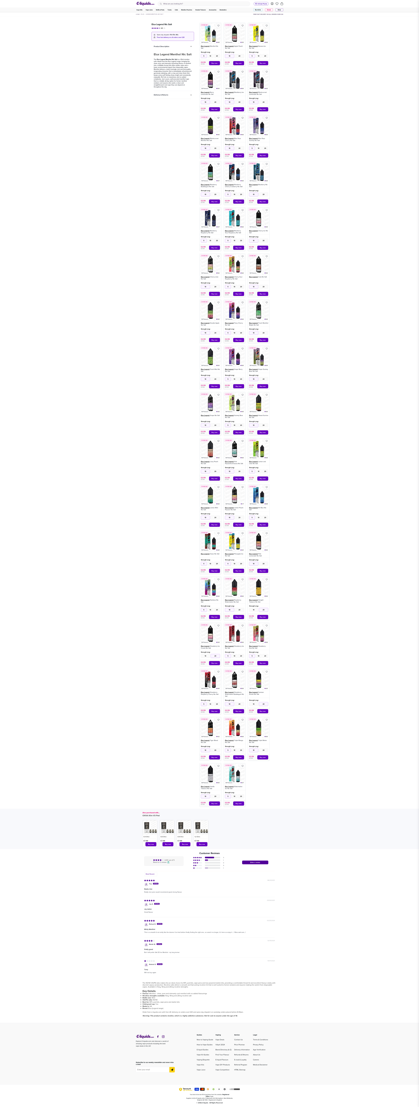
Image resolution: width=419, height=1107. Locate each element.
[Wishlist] (277, 4)
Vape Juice (201, 1069)
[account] (272, 3)
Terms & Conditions (260, 1039)
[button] (197, 857)
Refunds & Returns (241, 1054)
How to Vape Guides (204, 1044)
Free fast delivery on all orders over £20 (171, 37)
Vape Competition (222, 1069)
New (279, 10)
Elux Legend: (205, 46)
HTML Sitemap (239, 1069)
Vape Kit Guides (203, 1054)
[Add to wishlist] (218, 26)
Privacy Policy (258, 1044)
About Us (256, 1054)
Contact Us (238, 1039)
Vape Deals (220, 1039)
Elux (142, 14)
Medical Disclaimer (260, 1064)
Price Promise (239, 1044)
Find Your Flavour (222, 1054)
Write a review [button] (255, 862)
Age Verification (259, 1049)
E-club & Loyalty (240, 1059)
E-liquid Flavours (222, 1059)
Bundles (258, 10)
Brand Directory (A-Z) (223, 1049)
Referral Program (240, 1064)
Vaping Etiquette (203, 1059)
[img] (149, 880)
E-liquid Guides (202, 1049)
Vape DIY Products (223, 1064)
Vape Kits (200, 1064)
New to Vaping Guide (205, 1039)
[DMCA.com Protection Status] (234, 1089)
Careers (256, 1059)
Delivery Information (242, 1049)
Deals (269, 10)
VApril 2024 (220, 1044)
